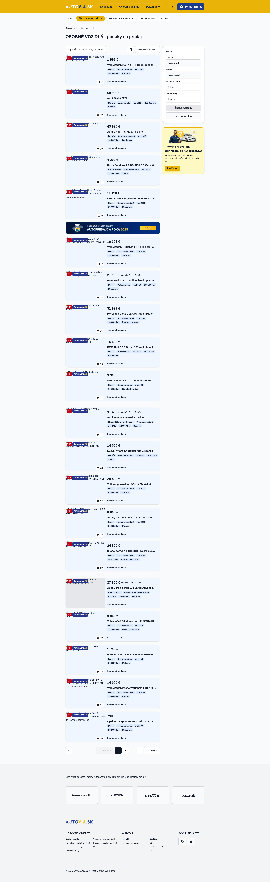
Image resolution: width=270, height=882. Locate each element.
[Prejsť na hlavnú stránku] (79, 6)
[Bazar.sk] (188, 795)
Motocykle (97, 847)
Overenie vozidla (129, 6)
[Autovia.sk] (117, 795)
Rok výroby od (173, 81)
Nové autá (106, 6)
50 (140, 750)
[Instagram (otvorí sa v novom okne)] (191, 841)
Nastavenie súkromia (159, 847)
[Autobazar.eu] (82, 795)
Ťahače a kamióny (74, 847)
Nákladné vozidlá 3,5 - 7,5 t (78, 843)
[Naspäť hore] (69, 750)
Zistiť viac (172, 168)
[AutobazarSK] (153, 795)
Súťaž (124, 847)
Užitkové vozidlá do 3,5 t (104, 839)
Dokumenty (153, 6)
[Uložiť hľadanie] (130, 49)
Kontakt (125, 839)
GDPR (152, 843)
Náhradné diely (72, 851)
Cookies (153, 839)
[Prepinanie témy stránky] (173, 6)
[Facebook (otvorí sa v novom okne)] (182, 841)
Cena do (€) (171, 93)
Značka (169, 57)
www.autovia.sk (82, 871)
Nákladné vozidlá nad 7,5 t (105, 843)
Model (169, 69)
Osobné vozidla (72, 839)
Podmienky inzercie (130, 843)
